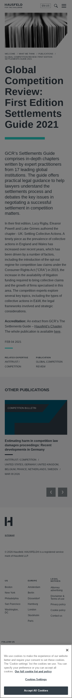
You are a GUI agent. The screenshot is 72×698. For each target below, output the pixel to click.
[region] (36, 671)
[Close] (67, 650)
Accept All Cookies (36, 690)
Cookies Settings (36, 679)
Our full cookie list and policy (33, 671)
